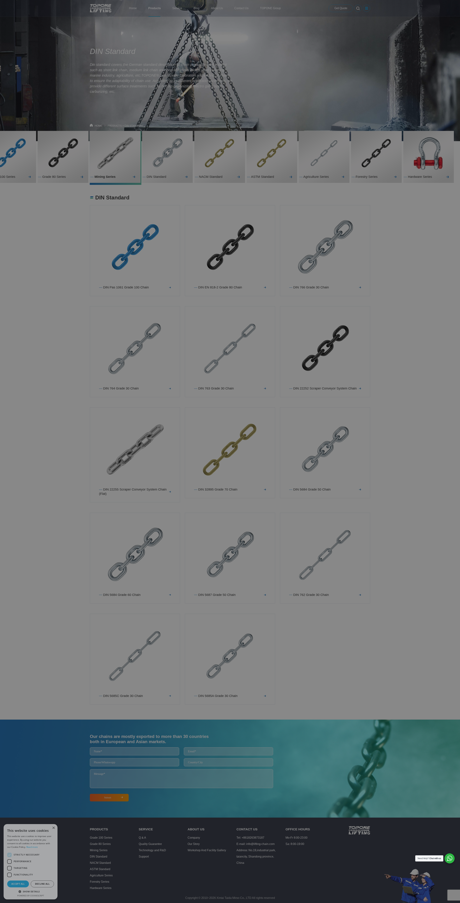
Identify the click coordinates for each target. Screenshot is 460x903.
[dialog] (230, 451)
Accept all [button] (18, 883)
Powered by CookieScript (30, 895)
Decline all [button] (42, 883)
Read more (32, 847)
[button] (30, 891)
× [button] (53, 828)
